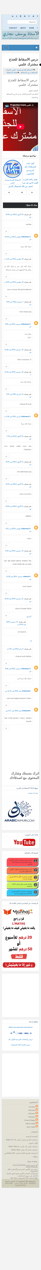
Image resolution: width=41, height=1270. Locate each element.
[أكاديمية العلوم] (20, 1033)
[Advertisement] (20, 7)
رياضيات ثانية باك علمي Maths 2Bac (24, 1150)
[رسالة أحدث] (32, 192)
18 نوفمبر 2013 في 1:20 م (13, 259)
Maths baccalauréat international (20, 1027)
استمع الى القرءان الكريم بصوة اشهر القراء (22, 1173)
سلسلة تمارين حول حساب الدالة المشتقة (22, 885)
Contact (13, 28)
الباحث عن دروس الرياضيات (27, 1176)
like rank (14, 1178)
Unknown (25, 237)
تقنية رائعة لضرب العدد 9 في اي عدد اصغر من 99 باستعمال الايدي (23, 182)
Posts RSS (9, 1183)
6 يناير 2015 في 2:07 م (15, 649)
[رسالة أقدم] (9, 192)
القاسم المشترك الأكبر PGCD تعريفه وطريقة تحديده (21, 878)
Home (31, 28)
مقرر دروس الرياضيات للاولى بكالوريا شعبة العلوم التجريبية (20, 870)
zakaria (26, 576)
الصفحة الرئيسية (32, 1136)
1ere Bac (32, 1107)
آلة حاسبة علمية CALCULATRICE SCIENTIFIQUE (25, 1166)
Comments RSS (20, 1185)
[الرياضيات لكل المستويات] (27, 1178)
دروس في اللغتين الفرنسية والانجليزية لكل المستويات (23, 1170)
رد (6, 231)
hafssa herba (30, 1124)
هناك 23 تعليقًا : (11, 72)
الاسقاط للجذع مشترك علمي (22, 70)
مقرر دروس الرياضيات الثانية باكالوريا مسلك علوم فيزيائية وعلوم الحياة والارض (20, 862)
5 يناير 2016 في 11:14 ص (18, 691)
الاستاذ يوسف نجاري (21, 1183)
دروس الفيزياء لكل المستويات (20, 1045)
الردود (28, 616)
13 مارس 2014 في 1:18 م (17, 416)
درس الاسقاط (25, 72)
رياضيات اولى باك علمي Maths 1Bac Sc (23, 1146)
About (23, 28)
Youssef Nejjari (29, 1120)
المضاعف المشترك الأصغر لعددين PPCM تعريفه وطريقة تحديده (21, 892)
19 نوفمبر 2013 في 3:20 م (13, 282)
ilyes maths (31, 1127)
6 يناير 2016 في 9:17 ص (18, 711)
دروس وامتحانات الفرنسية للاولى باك (20, 1039)
